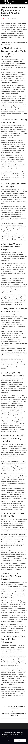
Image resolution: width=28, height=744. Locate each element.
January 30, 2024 (12, 18)
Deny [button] (8, 740)
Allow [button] (20, 740)
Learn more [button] (5, 736)
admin (3, 18)
